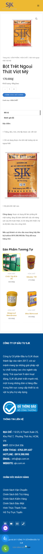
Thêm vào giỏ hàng (14, 95)
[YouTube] (11, 523)
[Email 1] (17, 523)
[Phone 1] (23, 523)
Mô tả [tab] (6, 113)
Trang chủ (6, 58)
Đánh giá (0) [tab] (9, 118)
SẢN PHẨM (15, 58)
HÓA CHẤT (24, 58)
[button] (36, 19)
